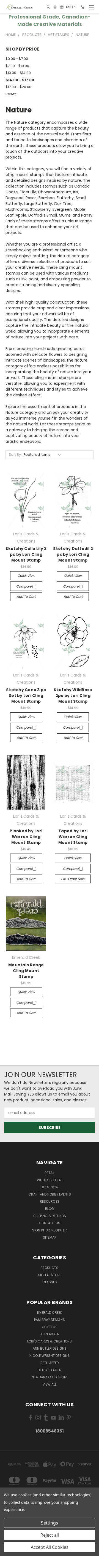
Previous (9, 1550)
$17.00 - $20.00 (18, 86)
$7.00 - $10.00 (17, 66)
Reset (11, 94)
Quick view (26, 575)
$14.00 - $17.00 (20, 80)
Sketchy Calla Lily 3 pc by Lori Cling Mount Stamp (26, 554)
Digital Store (49, 1275)
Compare (24, 586)
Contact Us (49, 1223)
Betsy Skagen (49, 1370)
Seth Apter (49, 1362)
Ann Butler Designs (50, 1348)
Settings (49, 1523)
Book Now (50, 1187)
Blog (49, 1208)
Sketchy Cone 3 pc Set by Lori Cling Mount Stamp (26, 695)
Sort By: (15, 454)
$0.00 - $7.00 (17, 58)
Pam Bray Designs (49, 1319)
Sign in (38, 1230)
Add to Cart (25, 596)
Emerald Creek (49, 1312)
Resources (49, 1201)
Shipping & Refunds (49, 1215)
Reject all (49, 1535)
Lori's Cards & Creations (49, 1341)
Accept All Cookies (49, 1547)
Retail (50, 1172)
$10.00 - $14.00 (18, 72)
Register (59, 1230)
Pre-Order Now (73, 878)
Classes (49, 1282)
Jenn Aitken (49, 1334)
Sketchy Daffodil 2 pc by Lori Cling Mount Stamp (73, 554)
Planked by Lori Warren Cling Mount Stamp (26, 836)
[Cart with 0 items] (82, 7)
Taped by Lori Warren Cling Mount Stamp (73, 836)
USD (69, 6)
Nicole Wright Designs (49, 1355)
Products (49, 1267)
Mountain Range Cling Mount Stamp (26, 970)
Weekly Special (49, 1180)
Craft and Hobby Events (49, 1194)
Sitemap (49, 1237)
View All (49, 1384)
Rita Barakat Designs (49, 1377)
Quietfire (49, 1327)
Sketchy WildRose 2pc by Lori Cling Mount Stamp (73, 695)
